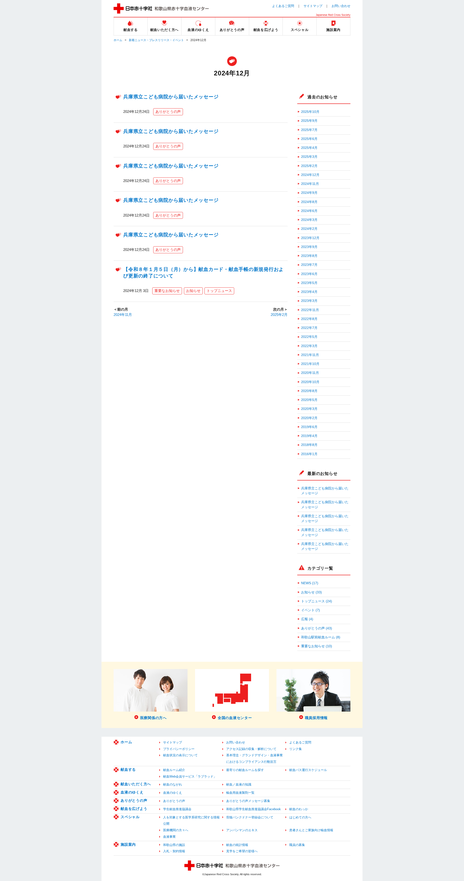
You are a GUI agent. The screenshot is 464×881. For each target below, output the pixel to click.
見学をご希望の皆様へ (242, 851)
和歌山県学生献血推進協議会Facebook (253, 809)
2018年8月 (309, 445)
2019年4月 (309, 436)
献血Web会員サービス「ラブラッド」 (190, 776)
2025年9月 (309, 121)
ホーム (118, 40)
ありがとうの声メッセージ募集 (248, 801)
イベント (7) (310, 610)
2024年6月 (309, 211)
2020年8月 (309, 391)
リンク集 (295, 749)
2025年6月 (309, 139)
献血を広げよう (134, 809)
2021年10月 (310, 364)
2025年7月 (309, 130)
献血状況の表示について (180, 755)
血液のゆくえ (132, 792)
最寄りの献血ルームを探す (245, 770)
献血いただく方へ (136, 784)
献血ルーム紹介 (174, 770)
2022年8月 (309, 319)
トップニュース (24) (316, 601)
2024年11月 (123, 315)
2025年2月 (279, 315)
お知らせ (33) (311, 592)
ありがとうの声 (168, 111)
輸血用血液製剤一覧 (240, 792)
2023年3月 (309, 301)
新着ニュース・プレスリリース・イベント (156, 40)
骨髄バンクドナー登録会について (249, 817)
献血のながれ (172, 784)
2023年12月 (310, 238)
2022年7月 (309, 328)
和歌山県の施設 (174, 845)
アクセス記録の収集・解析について (251, 749)
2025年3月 (309, 157)
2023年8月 (309, 256)
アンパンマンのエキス (242, 830)
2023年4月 (309, 292)
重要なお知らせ (167, 291)
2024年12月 (310, 175)
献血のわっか (298, 809)
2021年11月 (310, 355)
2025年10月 (310, 112)
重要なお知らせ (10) (316, 646)
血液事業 (169, 836)
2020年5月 (309, 400)
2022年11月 (310, 310)
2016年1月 (309, 454)
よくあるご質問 (283, 6)
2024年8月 (309, 202)
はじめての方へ (300, 817)
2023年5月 (309, 283)
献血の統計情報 (237, 845)
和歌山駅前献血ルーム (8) (320, 637)
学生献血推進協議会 (177, 809)
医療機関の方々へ (175, 830)
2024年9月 (309, 193)
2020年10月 (310, 382)
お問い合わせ (341, 6)
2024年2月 (309, 229)
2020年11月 (310, 373)
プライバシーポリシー (179, 749)
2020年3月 (309, 409)
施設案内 (128, 844)
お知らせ (193, 291)
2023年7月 (309, 265)
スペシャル (130, 817)
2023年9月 (309, 247)
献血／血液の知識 (238, 784)
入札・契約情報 (174, 851)
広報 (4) (307, 619)
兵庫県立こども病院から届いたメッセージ (170, 96)
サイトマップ (313, 6)
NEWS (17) (309, 583)
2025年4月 (309, 148)
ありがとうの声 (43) (316, 628)
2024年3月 (309, 220)
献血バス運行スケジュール (308, 770)
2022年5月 (309, 337)
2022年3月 (309, 346)
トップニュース (219, 291)
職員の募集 (297, 845)
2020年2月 (309, 418)
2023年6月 (309, 274)
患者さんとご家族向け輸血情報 (311, 830)
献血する (128, 769)
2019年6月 (309, 427)
